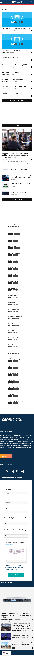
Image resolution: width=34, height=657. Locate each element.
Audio (13, 630)
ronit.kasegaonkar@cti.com (16, 359)
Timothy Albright (13, 387)
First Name (7, 489)
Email (6, 508)
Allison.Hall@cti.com (14, 225)
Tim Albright (11, 380)
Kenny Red (11, 302)
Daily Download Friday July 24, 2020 (15, 50)
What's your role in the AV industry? (15, 530)
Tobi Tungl (11, 394)
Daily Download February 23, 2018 (14, 65)
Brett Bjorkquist (12, 267)
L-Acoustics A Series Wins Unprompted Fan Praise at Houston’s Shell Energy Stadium (22, 644)
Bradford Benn (12, 260)
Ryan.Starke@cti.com (14, 366)
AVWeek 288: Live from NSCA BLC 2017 (16, 94)
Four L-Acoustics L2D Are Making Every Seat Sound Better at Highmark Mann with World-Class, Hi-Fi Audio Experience (22, 627)
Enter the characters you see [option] (15, 542)
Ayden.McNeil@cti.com (14, 253)
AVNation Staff (4, 159)
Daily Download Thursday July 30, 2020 (16, 28)
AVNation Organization (15, 232)
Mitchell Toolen (12, 323)
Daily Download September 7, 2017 (15, 86)
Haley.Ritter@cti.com (14, 295)
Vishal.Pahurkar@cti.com (15, 401)
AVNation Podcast (5, 30)
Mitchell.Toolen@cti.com (15, 331)
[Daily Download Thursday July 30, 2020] (17, 19)
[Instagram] (7, 471)
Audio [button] (11, 544)
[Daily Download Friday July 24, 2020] (17, 41)
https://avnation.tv (11, 383)
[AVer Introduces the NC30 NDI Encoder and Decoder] (5, 185)
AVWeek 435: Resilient (10, 58)
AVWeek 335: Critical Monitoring (13, 79)
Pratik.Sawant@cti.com (14, 345)
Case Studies (3, 619)
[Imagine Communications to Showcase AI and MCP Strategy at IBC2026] (5, 193)
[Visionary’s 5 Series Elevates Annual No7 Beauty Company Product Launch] (6, 636)
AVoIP (13, 637)
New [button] (7, 544)
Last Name (7, 499)
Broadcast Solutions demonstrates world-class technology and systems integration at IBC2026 (15, 155)
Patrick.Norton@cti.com (15, 338)
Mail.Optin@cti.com (13, 309)
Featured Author (13, 288)
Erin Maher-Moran (13, 281)
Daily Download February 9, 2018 (14, 72)
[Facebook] (1, 471)
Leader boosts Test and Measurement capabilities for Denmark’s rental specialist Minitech (21, 169)
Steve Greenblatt (13, 373)
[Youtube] (22, 471)
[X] (17, 471)
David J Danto (12, 274)
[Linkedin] (12, 471)
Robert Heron (12, 352)
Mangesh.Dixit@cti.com (15, 316)
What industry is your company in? (15, 518)
